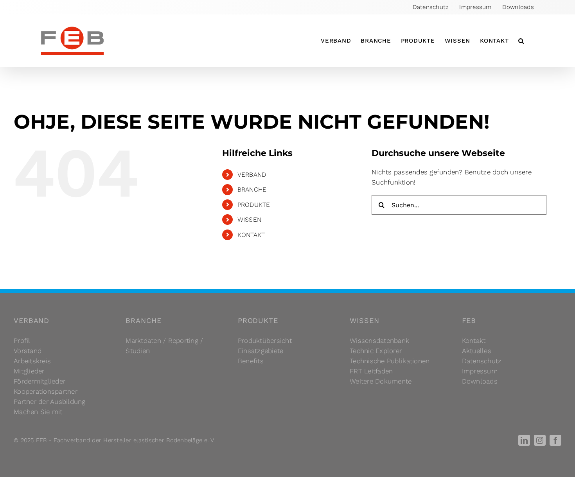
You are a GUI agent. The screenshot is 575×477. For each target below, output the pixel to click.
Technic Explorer (376, 351)
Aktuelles (476, 351)
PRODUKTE (253, 204)
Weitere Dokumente (380, 381)
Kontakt (474, 340)
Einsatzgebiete (261, 351)
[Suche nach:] (459, 204)
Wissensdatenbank (379, 340)
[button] (521, 40)
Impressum (480, 371)
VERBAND (251, 174)
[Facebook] (555, 440)
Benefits (251, 361)
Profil (22, 340)
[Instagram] (540, 440)
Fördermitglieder (39, 381)
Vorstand (27, 351)
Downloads (480, 381)
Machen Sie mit (38, 412)
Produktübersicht (265, 340)
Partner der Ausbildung (50, 401)
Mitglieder (29, 371)
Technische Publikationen (389, 361)
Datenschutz (482, 361)
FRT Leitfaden (371, 371)
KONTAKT (251, 234)
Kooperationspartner (45, 391)
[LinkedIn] (524, 440)
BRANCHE (252, 189)
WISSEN (249, 219)
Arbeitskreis (32, 361)
